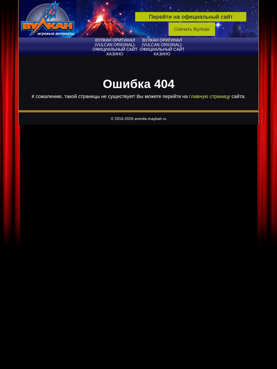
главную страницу (209, 96)
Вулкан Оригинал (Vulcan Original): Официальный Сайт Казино (115, 47)
